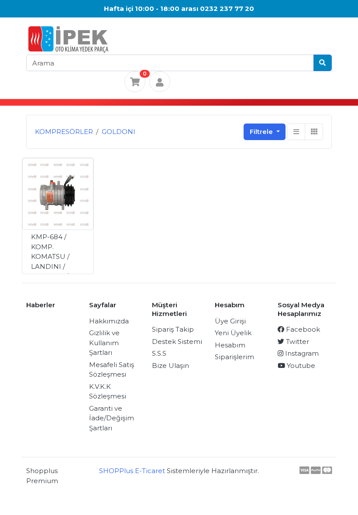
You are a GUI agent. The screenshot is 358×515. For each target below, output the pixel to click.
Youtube (300, 365)
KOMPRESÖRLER (64, 131)
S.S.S (159, 353)
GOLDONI (118, 131)
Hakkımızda (109, 321)
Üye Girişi (230, 321)
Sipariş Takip (173, 329)
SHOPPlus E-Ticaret (132, 471)
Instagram (301, 353)
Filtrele (262, 131)
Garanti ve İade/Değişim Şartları (111, 418)
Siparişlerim (234, 357)
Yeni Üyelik (233, 333)
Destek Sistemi (177, 341)
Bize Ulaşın (170, 365)
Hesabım (230, 345)
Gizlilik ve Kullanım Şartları (104, 343)
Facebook (302, 329)
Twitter (296, 341)
